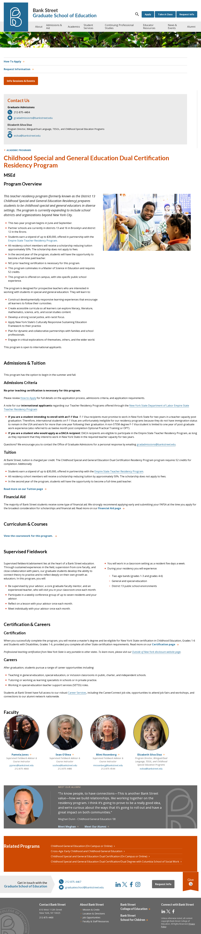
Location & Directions (94, 913)
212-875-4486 (65, 768)
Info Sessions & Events (21, 81)
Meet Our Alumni (95, 826)
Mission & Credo (91, 909)
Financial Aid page (109, 508)
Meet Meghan (67, 826)
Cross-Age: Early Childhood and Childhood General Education (86, 851)
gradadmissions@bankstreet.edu (33, 118)
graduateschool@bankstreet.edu (84, 887)
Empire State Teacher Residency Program (32, 240)
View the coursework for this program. (28, 536)
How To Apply (12, 61)
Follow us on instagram (138, 884)
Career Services (77, 692)
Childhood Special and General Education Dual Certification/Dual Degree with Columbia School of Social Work (115, 861)
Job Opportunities (91, 917)
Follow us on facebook (131, 884)
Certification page (163, 644)
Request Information (17, 69)
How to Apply (28, 398)
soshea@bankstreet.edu (65, 765)
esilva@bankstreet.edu (27, 135)
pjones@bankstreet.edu (22, 765)
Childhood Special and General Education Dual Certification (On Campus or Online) (99, 856)
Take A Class (165, 14)
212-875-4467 (73, 882)
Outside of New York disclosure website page (156, 652)
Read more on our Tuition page (23, 489)
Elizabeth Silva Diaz (20, 125)
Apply (148, 14)
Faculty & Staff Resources (96, 921)
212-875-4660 (22, 768)
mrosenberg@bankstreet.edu (108, 765)
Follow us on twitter (125, 884)
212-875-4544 (108, 768)
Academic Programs (19, 150)
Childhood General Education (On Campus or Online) (81, 846)
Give (190, 879)
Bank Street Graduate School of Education (65, 13)
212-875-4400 (46, 917)
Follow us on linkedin (118, 884)
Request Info (186, 14)
